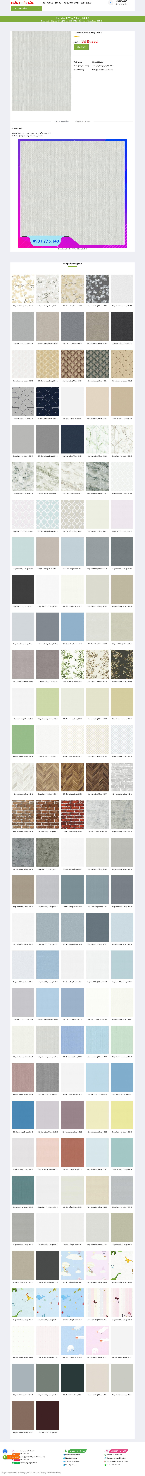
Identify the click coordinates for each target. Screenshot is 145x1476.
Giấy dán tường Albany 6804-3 (48, 418)
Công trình (86, 3)
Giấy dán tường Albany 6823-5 (23, 1245)
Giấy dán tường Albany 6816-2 (23, 832)
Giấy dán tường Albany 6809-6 (97, 569)
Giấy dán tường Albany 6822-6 (72, 1169)
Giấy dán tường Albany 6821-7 (122, 1057)
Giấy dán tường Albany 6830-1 (72, 1357)
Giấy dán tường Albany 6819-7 (47, 982)
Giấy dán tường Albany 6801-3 (72, 306)
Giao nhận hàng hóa (71, 1465)
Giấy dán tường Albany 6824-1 (47, 1245)
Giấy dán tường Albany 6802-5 (97, 343)
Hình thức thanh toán (72, 1461)
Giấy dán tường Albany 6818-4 (23, 907)
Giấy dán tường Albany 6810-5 (23, 644)
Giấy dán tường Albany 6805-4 (23, 456)
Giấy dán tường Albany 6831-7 (23, 1432)
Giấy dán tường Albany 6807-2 (72, 494)
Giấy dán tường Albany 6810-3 (97, 606)
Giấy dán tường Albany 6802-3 (48, 343)
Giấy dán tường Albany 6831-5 (97, 1395)
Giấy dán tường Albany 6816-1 (122, 794)
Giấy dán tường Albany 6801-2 (47, 306)
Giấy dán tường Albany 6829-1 (23, 1357)
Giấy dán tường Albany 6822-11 (122, 1094)
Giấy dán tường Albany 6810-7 (72, 644)
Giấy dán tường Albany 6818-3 (122, 869)
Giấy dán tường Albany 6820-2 (97, 982)
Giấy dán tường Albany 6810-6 (47, 644)
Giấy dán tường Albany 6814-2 (72, 756)
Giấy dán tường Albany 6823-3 (97, 1207)
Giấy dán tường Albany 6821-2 (122, 1019)
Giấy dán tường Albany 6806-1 (97, 456)
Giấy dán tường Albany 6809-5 (72, 569)
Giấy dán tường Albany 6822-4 (23, 1169)
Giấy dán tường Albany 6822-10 (97, 1094)
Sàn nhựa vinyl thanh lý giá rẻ (116, 1458)
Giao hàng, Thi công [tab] (82, 121)
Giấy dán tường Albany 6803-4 (97, 381)
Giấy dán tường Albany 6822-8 (122, 1169)
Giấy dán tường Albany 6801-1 (23, 306)
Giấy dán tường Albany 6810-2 (72, 606)
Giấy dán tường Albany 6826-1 (122, 1282)
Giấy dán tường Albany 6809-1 (97, 531)
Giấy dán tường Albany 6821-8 (23, 1094)
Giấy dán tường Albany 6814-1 (47, 756)
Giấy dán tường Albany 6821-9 (47, 1094)
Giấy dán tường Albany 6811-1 (97, 644)
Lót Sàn (58, 3)
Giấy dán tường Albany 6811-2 (122, 644)
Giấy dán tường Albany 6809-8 (23, 606)
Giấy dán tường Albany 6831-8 (47, 1432)
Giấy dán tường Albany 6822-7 (97, 1169)
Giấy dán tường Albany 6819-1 (23, 944)
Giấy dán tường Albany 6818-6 (72, 907)
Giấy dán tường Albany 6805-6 (72, 456)
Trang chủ (45, 21)
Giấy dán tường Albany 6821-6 (97, 1057)
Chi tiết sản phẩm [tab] (62, 121)
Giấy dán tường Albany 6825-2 (97, 1282)
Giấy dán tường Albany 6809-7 (122, 569)
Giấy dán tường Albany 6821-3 (23, 1057)
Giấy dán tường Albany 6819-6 (23, 982)
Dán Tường (48, 3)
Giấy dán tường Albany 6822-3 (122, 1132)
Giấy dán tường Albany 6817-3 (23, 869)
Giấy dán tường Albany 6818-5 (47, 907)
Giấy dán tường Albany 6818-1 (72, 869)
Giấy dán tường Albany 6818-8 (122, 907)
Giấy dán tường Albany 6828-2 (122, 1320)
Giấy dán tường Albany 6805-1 (72, 418)
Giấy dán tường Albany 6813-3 (72, 719)
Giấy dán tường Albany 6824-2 (72, 1245)
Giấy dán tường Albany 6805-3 (122, 418)
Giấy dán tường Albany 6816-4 (72, 832)
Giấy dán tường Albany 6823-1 (47, 1207)
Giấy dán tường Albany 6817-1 (97, 832)
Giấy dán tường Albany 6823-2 (72, 1207)
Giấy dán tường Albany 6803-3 (72, 381)
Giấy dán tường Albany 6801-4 (97, 306)
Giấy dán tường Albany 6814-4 (122, 756)
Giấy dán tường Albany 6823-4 (122, 1207)
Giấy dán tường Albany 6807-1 (47, 494)
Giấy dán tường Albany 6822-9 (23, 1207)
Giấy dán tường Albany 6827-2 (72, 1320)
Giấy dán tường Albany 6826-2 (23, 1320)
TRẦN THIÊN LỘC (22, 3)
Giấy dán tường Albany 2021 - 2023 (64, 21)
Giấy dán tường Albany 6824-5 (23, 1282)
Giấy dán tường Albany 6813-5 (122, 719)
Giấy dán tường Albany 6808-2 (23, 531)
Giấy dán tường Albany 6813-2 (47, 719)
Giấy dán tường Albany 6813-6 (23, 756)
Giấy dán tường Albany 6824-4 (122, 1245)
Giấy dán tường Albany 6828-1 (97, 1320)
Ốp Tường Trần (71, 3)
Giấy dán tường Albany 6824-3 (97, 1245)
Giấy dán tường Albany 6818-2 (97, 869)
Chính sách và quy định (72, 1455)
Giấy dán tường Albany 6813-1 (23, 719)
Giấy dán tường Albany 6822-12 (23, 1132)
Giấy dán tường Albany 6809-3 (23, 569)
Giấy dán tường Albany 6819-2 (47, 944)
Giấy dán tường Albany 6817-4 (47, 869)
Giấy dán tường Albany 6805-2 (97, 418)
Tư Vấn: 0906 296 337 (113, 1465)
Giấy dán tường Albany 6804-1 (122, 381)
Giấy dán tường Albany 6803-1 (23, 381)
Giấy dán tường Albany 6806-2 (122, 456)
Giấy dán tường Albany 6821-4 (90, 21)
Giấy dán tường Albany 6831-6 (122, 1395)
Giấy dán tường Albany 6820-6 (72, 1019)
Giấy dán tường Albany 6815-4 (97, 794)
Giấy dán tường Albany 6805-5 (48, 456)
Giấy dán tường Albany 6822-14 (72, 1132)
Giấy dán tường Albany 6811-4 (47, 681)
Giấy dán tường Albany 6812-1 (72, 681)
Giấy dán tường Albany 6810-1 (47, 606)
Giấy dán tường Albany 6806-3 (23, 494)
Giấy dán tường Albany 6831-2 (23, 1395)
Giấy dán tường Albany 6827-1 (47, 1320)
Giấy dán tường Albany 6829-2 (48, 1357)
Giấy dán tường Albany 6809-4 (48, 569)
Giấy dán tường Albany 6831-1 (122, 1357)
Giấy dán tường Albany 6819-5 (122, 944)
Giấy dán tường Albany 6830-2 (97, 1357)
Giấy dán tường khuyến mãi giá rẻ (117, 1461)
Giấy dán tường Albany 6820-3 (122, 982)
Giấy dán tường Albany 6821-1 (97, 1019)
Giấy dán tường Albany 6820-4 (23, 1019)
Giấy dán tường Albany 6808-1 (122, 494)
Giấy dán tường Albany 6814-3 (97, 756)
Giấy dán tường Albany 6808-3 (48, 531)
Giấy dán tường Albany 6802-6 (122, 343)
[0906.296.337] (5, 1457)
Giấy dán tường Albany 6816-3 (47, 832)
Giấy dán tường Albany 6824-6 (48, 1282)
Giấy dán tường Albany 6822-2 (97, 1132)
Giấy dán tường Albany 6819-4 (97, 944)
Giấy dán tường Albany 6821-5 (72, 1057)
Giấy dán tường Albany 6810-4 (122, 606)
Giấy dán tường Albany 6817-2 (122, 832)
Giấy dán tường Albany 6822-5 (48, 1169)
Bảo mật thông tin (71, 1458)
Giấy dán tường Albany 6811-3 (23, 681)
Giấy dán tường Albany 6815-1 (23, 794)
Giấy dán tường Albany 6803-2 (48, 381)
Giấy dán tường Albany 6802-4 (72, 343)
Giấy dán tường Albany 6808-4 (72, 531)
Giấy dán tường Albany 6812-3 (122, 681)
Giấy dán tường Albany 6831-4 (72, 1395)
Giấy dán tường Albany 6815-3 (72, 794)
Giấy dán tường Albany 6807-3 (97, 494)
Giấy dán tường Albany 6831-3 (47, 1395)
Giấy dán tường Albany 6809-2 (122, 531)
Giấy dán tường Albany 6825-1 (72, 1282)
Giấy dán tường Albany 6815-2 (47, 794)
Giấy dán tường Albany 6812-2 (97, 681)
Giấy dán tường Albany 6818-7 (97, 907)
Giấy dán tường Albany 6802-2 (23, 343)
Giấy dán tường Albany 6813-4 (97, 719)
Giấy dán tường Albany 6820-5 (48, 1019)
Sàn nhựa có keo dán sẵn (114, 1455)
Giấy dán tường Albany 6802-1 (122, 306)
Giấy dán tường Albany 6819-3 (72, 944)
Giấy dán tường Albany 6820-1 (72, 982)
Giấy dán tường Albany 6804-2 (23, 418)
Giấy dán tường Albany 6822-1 (72, 1094)
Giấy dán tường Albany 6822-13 (48, 1132)
